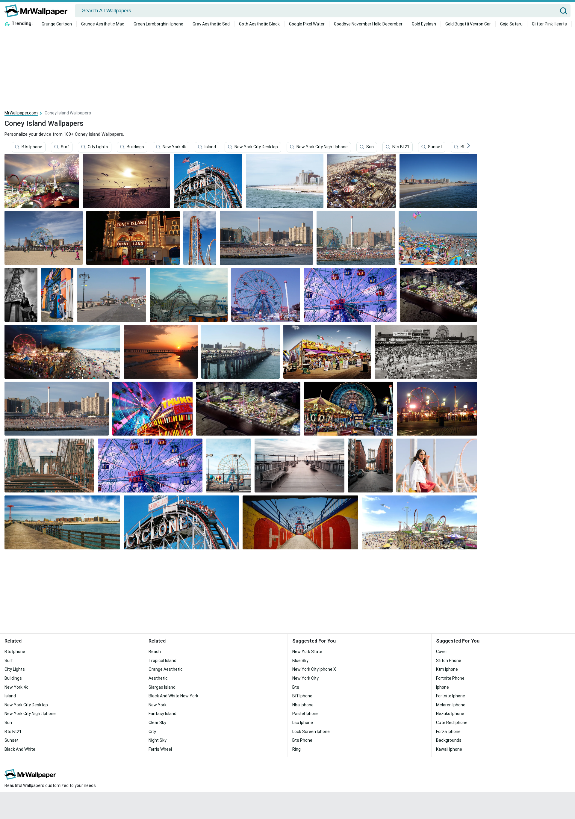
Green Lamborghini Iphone (158, 24)
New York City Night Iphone (322, 147)
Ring (296, 749)
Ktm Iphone (447, 669)
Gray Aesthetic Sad (211, 24)
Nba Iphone (303, 704)
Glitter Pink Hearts (549, 24)
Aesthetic (158, 678)
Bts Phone (302, 740)
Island (210, 147)
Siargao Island (162, 687)
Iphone (442, 687)
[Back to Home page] (38, 10)
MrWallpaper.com (21, 113)
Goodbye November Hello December (368, 24)
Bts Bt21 (400, 147)
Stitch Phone (448, 660)
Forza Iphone (448, 731)
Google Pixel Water (307, 24)
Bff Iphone (302, 695)
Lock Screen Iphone (311, 731)
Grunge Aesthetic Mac (102, 24)
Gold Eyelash (424, 24)
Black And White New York (173, 695)
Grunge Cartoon (57, 24)
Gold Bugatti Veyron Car (468, 24)
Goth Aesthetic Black (259, 24)
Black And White (19, 749)
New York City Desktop (256, 147)
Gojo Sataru (511, 24)
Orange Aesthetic (166, 669)
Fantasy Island (162, 713)
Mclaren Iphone (450, 704)
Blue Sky (300, 660)
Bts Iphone (32, 147)
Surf (65, 147)
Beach (155, 651)
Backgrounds (448, 740)
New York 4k (174, 147)
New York (158, 704)
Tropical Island (162, 660)
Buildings (135, 147)
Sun (370, 147)
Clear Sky (157, 722)
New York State (307, 651)
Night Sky (158, 740)
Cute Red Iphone (451, 722)
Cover (441, 651)
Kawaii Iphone (449, 749)
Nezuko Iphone (450, 713)
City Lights (98, 147)
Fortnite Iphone (450, 695)
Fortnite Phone (450, 678)
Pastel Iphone (305, 713)
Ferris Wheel (160, 749)
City (152, 731)
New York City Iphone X (314, 669)
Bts (295, 687)
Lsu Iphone (302, 722)
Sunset (435, 147)
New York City (305, 678)
